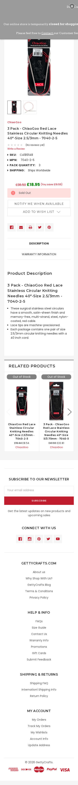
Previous (8, 412)
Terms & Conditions (39, 591)
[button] (72, 6)
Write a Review (16, 148)
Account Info (39, 739)
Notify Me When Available (39, 204)
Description (39, 243)
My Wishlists (39, 732)
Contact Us (39, 634)
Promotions (39, 647)
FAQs (39, 621)
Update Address (39, 745)
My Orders (39, 720)
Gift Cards (39, 653)
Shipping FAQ (39, 683)
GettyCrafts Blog (39, 585)
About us (39, 572)
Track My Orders (39, 726)
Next (70, 412)
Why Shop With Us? (39, 578)
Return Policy (39, 696)
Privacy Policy (39, 598)
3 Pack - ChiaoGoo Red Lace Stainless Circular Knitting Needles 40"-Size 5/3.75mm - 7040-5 (56, 431)
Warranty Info (39, 640)
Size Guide (39, 628)
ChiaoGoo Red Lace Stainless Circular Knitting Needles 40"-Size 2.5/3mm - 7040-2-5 (22, 431)
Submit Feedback (39, 659)
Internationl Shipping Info (39, 690)
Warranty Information (39, 254)
